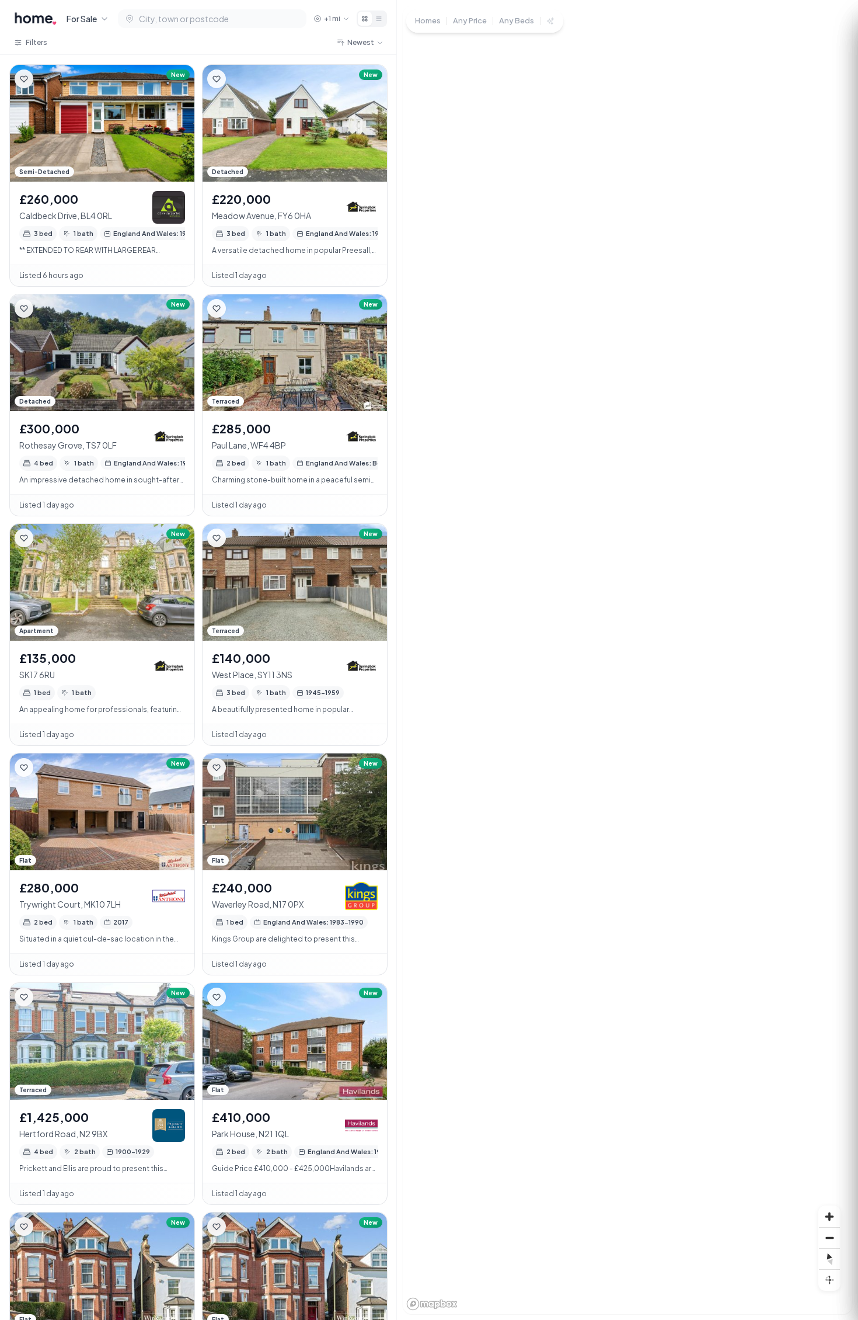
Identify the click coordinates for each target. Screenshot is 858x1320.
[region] (627, 660)
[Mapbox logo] (432, 1304)
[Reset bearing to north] (829, 1258)
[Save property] (24, 79)
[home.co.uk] (35, 18)
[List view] (379, 19)
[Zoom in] (829, 1216)
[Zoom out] (829, 1237)
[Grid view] (365, 19)
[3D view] (829, 1279)
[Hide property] (47, 79)
